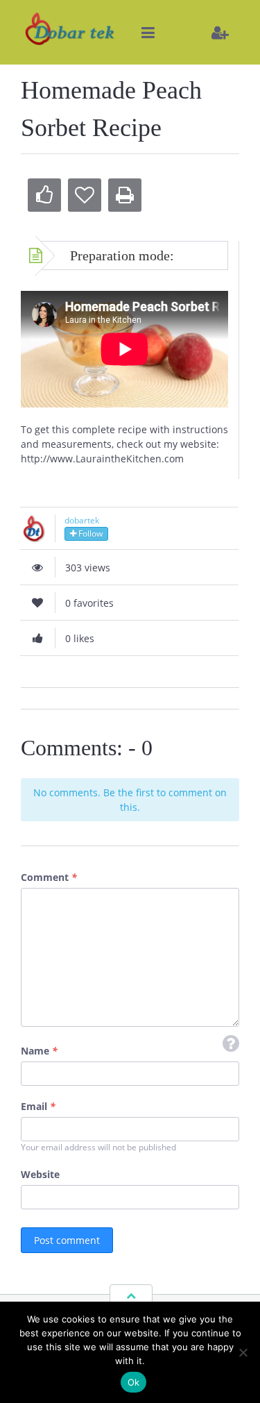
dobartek (81, 520)
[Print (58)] (124, 195)
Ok (134, 1382)
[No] (243, 1352)
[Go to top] (131, 1295)
